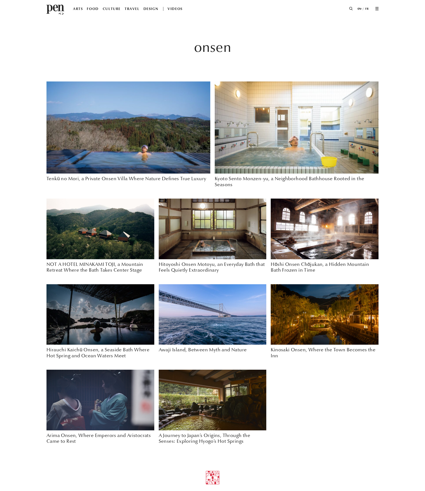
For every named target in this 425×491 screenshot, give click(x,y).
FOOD (93, 9)
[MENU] (377, 8)
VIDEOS (175, 9)
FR (367, 9)
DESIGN (150, 9)
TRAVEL (132, 9)
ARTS (78, 9)
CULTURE (112, 9)
